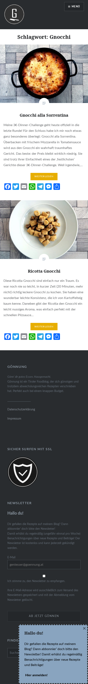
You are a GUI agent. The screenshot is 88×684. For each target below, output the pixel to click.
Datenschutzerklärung (21, 409)
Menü (76, 6)
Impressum (14, 418)
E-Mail (11, 557)
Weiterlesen (43, 176)
